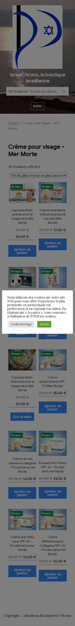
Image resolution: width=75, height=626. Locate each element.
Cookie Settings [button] (21, 324)
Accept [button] (44, 324)
